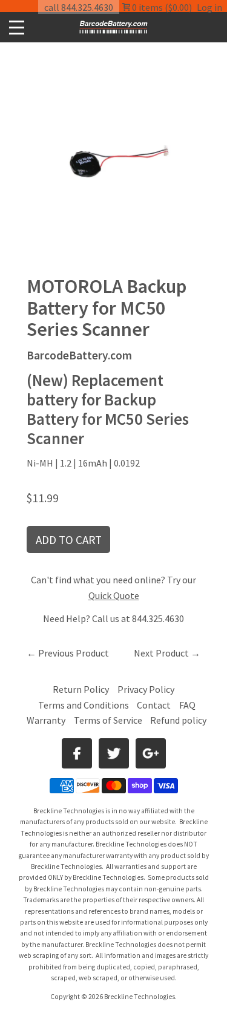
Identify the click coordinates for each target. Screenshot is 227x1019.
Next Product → (167, 653)
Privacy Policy (145, 689)
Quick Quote (113, 595)
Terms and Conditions (84, 705)
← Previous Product (68, 653)
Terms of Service (108, 720)
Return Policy (81, 689)
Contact (154, 705)
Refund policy (178, 720)
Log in (209, 7)
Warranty (46, 720)
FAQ (187, 705)
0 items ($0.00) (161, 7)
